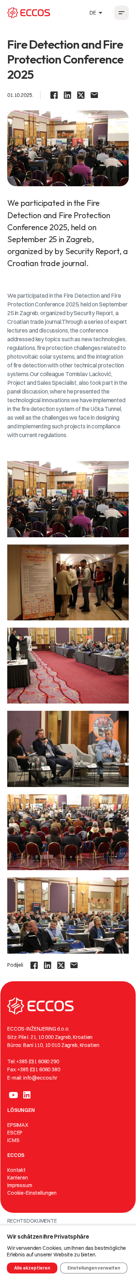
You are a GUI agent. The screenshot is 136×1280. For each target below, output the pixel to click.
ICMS (13, 1140)
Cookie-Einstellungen (32, 1193)
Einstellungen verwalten (93, 1268)
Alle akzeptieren (32, 1268)
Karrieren (17, 1177)
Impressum (19, 1185)
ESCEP (14, 1132)
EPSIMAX (17, 1125)
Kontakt (16, 1170)
